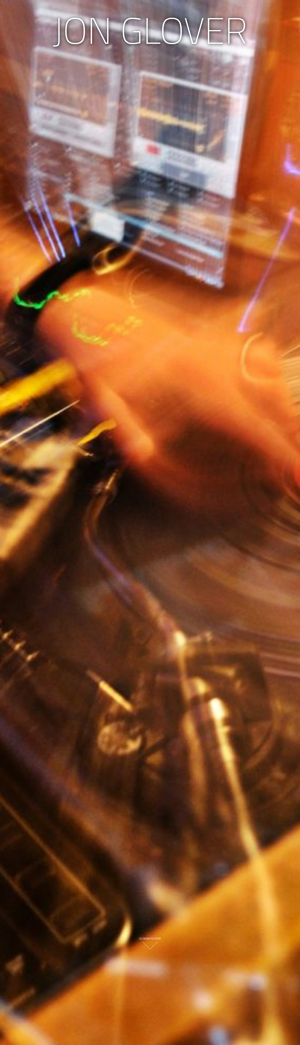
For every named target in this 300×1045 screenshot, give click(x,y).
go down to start (150, 938)
